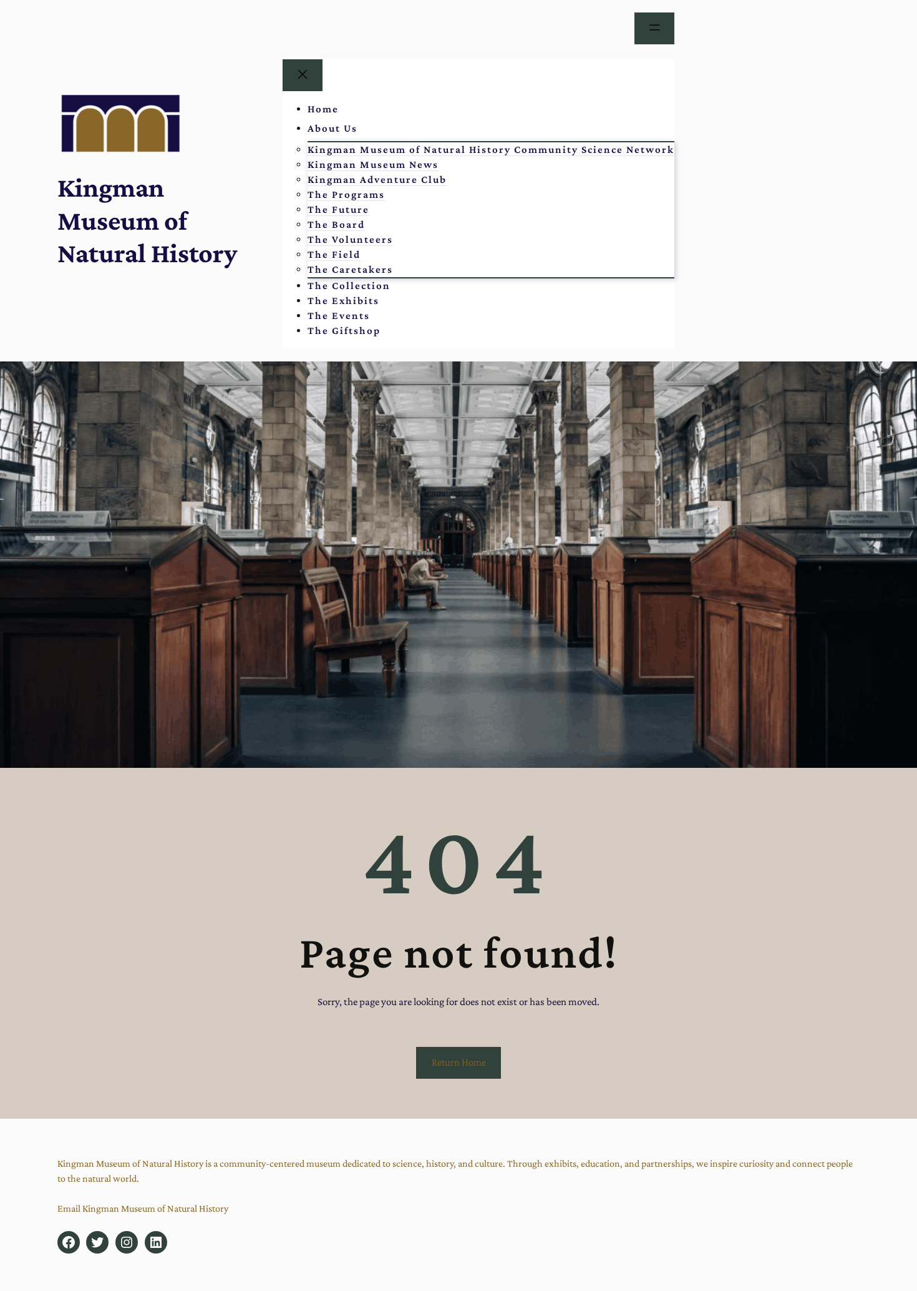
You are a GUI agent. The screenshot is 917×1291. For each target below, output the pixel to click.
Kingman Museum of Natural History (147, 220)
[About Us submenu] (373, 129)
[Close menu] (303, 75)
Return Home (459, 1062)
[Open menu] (654, 28)
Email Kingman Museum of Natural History (142, 1208)
